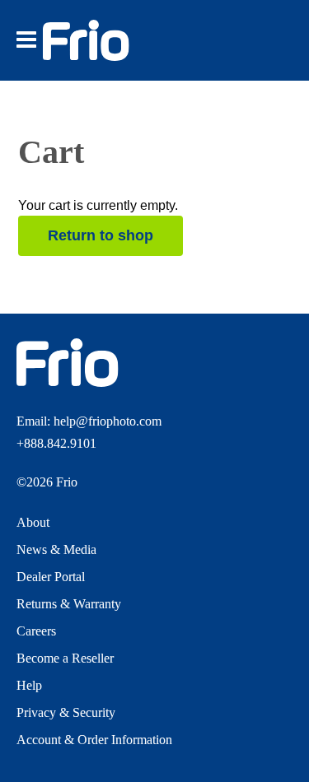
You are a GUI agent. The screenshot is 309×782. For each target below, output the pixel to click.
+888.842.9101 (56, 443)
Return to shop (100, 235)
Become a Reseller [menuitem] (65, 658)
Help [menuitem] (29, 685)
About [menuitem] (32, 522)
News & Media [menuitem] (56, 549)
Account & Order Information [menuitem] (94, 740)
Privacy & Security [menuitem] (65, 712)
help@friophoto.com (108, 421)
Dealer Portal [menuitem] (50, 577)
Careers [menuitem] (36, 631)
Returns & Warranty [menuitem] (68, 604)
